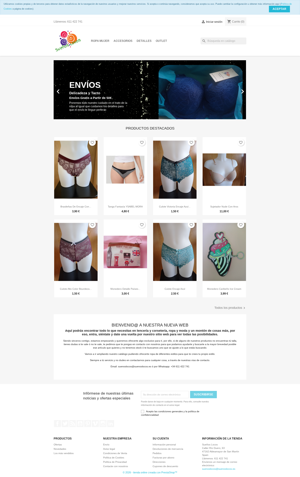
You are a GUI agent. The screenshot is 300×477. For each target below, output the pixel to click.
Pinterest (87, 423)
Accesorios (123, 40)
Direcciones (159, 462)
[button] (68, 89)
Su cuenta (161, 438)
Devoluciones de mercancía (168, 448)
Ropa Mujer (100, 40)
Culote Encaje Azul (175, 288)
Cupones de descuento (165, 466)
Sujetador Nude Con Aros (224, 206)
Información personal (164, 444)
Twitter (65, 423)
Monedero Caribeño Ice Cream (224, 288)
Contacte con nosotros (115, 466)
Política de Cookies (113, 457)
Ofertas (58, 444)
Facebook (57, 423)
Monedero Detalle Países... (125, 288)
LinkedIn (110, 423)
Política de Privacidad (115, 462)
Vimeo (95, 423)
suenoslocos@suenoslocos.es (218, 468)
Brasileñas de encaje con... (75, 206)
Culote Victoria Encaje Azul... (174, 206)
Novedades (60, 448)
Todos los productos (230, 308)
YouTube (80, 423)
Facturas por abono (163, 457)
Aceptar (279, 8)
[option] (150, 89)
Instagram (102, 423)
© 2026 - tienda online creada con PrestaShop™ (150, 472)
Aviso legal (109, 448)
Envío (106, 444)
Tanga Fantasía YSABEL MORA (125, 206)
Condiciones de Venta (115, 453)
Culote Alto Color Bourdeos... (76, 288)
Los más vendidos (64, 453)
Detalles (144, 40)
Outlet (161, 40)
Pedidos (157, 453)
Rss (72, 423)
